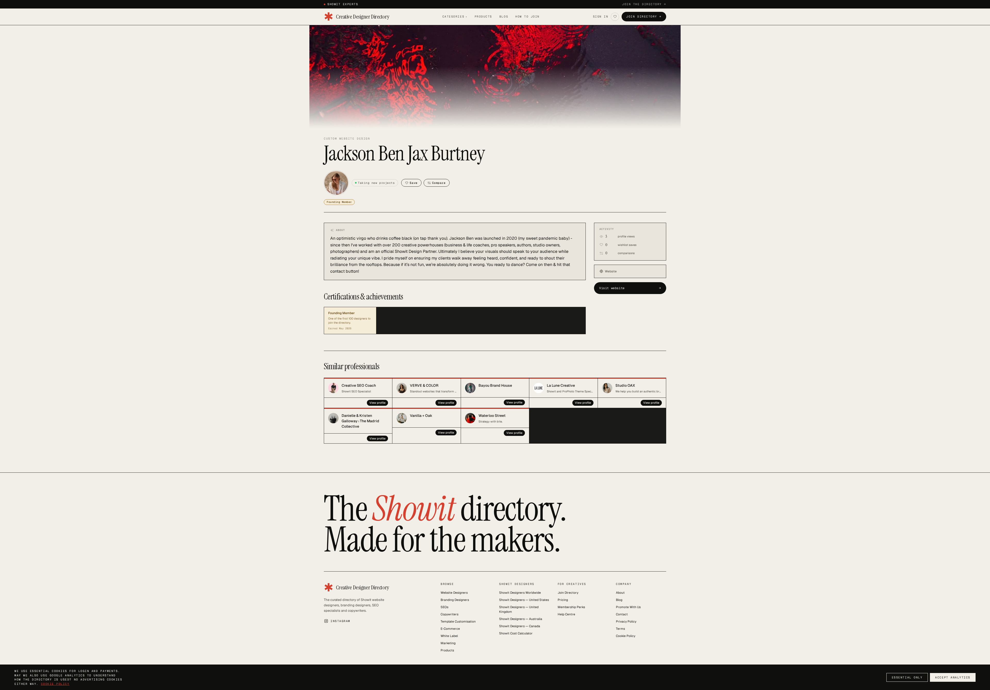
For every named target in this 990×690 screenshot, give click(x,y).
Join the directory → (644, 4)
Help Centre (566, 614)
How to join (527, 16)
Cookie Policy (625, 636)
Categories (454, 16)
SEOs (444, 607)
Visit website (630, 288)
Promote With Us (628, 607)
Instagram (340, 621)
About (620, 593)
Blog (503, 16)
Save (413, 183)
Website (611, 271)
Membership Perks (571, 607)
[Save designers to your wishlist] (615, 17)
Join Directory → (644, 16)
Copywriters (449, 614)
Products (483, 16)
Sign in (600, 16)
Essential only (907, 677)
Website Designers (454, 593)
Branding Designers (455, 600)
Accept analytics (952, 677)
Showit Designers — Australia (520, 619)
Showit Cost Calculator (516, 633)
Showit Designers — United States (524, 600)
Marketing (448, 643)
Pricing (563, 600)
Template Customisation (458, 621)
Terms (620, 629)
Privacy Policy (626, 621)
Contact (622, 614)
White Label (449, 636)
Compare (439, 183)
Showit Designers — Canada (519, 626)
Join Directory (568, 593)
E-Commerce (450, 629)
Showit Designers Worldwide (520, 593)
